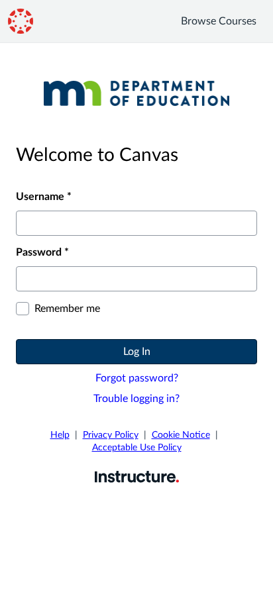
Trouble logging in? (136, 398)
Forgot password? (136, 378)
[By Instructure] (137, 476)
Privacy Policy (110, 435)
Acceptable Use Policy (137, 447)
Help (60, 435)
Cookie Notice (181, 435)
